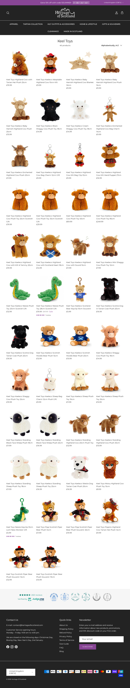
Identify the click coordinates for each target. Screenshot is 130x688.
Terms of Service (66, 640)
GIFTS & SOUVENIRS (111, 24)
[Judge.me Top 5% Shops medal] (97, 597)
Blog (61, 651)
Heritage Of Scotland (19, 679)
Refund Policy (65, 633)
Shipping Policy (66, 629)
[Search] (7, 12)
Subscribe (88, 647)
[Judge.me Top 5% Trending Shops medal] (107, 597)
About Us (63, 625)
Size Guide (64, 644)
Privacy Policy (65, 636)
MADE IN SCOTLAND (73, 31)
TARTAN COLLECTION (33, 24)
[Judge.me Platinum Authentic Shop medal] (75, 597)
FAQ (61, 647)
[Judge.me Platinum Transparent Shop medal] (86, 597)
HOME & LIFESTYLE (88, 24)
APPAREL (14, 24)
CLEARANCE (53, 31)
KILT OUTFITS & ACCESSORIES (61, 24)
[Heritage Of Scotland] (65, 13)
